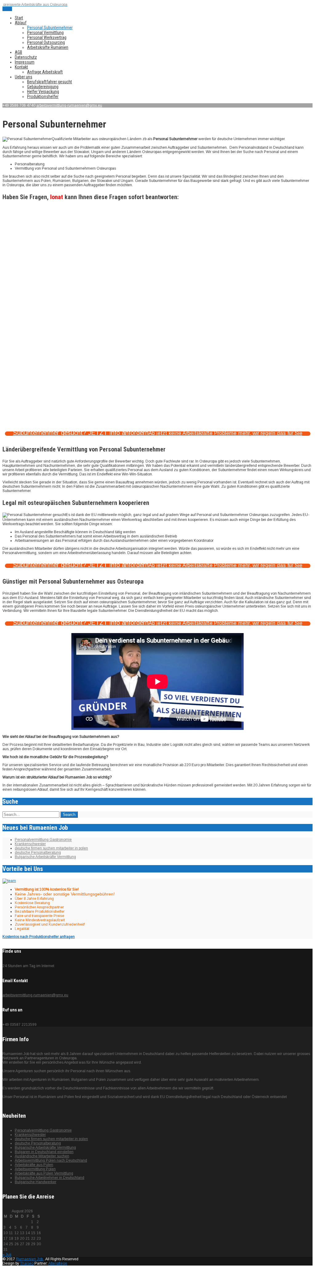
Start (19, 17)
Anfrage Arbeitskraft (45, 71)
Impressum (24, 62)
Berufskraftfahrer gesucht (49, 81)
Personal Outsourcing (46, 42)
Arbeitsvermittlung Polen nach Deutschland (51, 1160)
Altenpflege (57, 1263)
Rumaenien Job (30, 1259)
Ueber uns (23, 76)
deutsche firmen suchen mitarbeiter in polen (51, 848)
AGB (18, 52)
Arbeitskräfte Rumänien (47, 47)
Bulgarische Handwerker (35, 1182)
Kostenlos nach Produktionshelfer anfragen (38, 937)
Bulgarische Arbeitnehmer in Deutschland (49, 1177)
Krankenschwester (30, 844)
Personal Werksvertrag (46, 37)
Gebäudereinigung (42, 86)
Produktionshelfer (42, 96)
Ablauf (20, 22)
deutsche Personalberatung (38, 852)
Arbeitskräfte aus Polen (34, 1165)
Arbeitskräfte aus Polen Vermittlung (44, 1173)
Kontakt (21, 67)
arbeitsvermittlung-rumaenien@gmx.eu (69, 105)
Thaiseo (27, 1263)
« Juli (6, 1255)
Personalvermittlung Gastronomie (43, 839)
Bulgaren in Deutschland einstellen (44, 1152)
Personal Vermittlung (45, 32)
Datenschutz (26, 57)
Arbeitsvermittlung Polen (35, 1169)
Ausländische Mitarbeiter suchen (42, 1156)
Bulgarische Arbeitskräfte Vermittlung (45, 857)
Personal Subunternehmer (50, 27)
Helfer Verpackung (43, 91)
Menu (7, 9)
